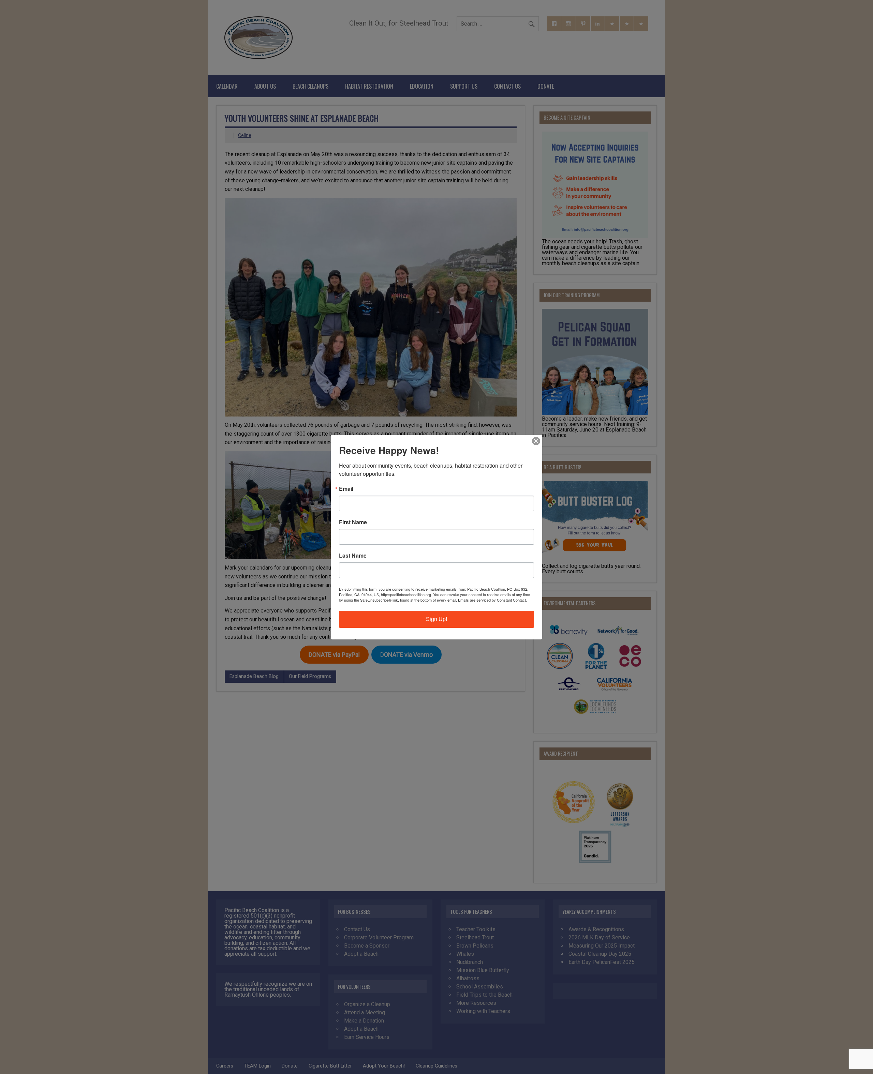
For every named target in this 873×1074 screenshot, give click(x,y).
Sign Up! (436, 619)
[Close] (536, 441)
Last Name (353, 555)
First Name (353, 522)
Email (346, 488)
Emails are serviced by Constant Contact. (492, 600)
